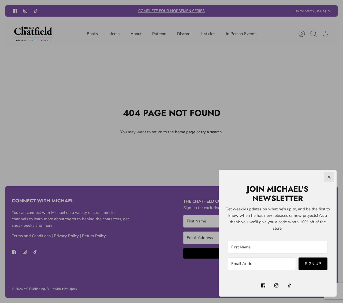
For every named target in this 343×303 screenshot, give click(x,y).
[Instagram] (276, 285)
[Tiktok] (289, 285)
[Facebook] (263, 285)
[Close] (329, 177)
